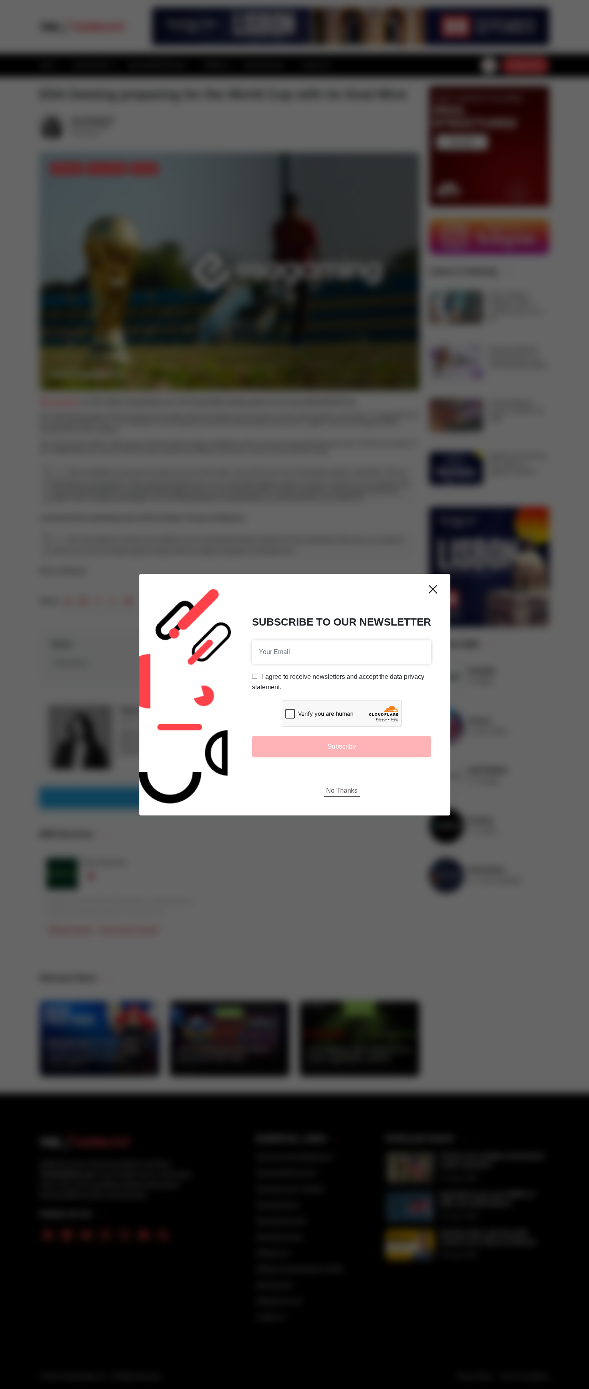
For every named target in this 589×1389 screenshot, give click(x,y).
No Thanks (341, 790)
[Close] (433, 589)
